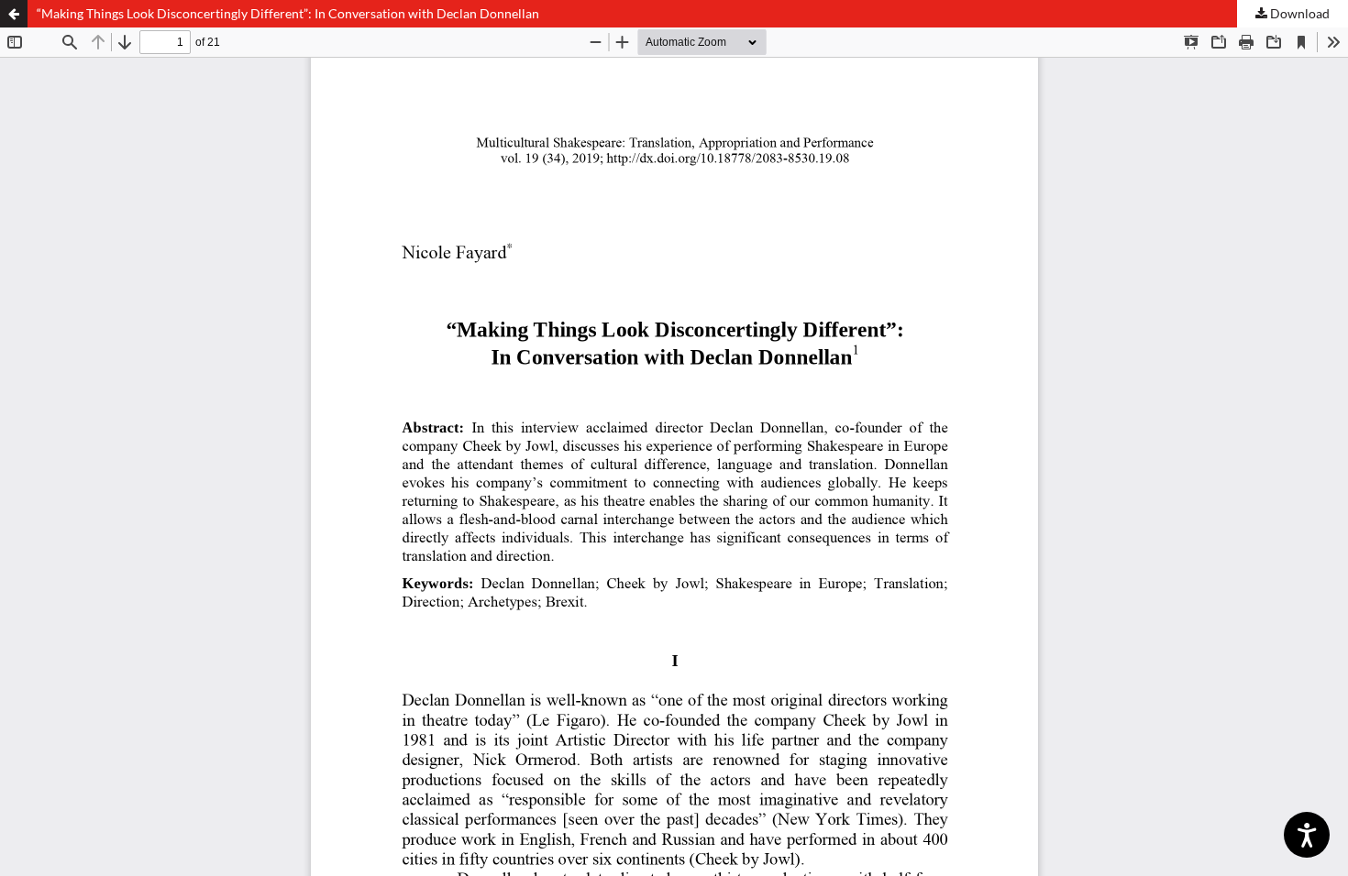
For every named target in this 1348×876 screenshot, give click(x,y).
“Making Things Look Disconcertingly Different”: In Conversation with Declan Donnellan (288, 13)
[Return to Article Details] (14, 13)
